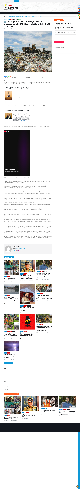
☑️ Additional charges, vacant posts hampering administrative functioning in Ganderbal (27, 335)
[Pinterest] (79, 11)
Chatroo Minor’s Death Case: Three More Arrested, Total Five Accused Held (49, 412)
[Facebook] (4, 76)
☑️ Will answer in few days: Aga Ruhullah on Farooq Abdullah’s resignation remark (43, 275)
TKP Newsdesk (7, 28)
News (9, 12)
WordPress (17, 429)
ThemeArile (26, 429)
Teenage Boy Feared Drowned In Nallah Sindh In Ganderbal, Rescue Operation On (11, 299)
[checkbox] (77, 486)
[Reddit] (79, 8)
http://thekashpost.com (20, 248)
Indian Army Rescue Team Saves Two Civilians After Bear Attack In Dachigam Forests (10, 335)
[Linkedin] (7, 76)
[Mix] (79, 14)
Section (28, 12)
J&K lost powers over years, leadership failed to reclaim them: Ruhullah (27, 309)
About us (41, 12)
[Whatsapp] (9, 76)
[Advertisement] (78, 445)
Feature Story (35, 12)
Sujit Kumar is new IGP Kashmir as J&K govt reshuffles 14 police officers (27, 277)
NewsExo (21, 429)
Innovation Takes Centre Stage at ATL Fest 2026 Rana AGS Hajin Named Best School (44, 297)
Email (5, 381)
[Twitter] (6, 76)
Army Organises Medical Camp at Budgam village (10, 279)
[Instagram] (10, 76)
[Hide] (79, 18)
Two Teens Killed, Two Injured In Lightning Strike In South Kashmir (11, 356)
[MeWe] (79, 12)
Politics (18, 12)
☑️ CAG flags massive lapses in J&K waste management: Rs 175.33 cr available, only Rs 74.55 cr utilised (25, 16)
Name (5, 376)
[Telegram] (12, 76)
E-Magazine (52, 12)
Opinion (13, 12)
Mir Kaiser (7, 303)
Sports (23, 12)
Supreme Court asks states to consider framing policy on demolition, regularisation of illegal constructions (44, 328)
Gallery (46, 12)
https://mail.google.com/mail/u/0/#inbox (61, 49)
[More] (79, 17)
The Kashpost (11, 7)
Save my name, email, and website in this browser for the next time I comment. (18, 386)
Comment (5, 368)
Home (5, 12)
